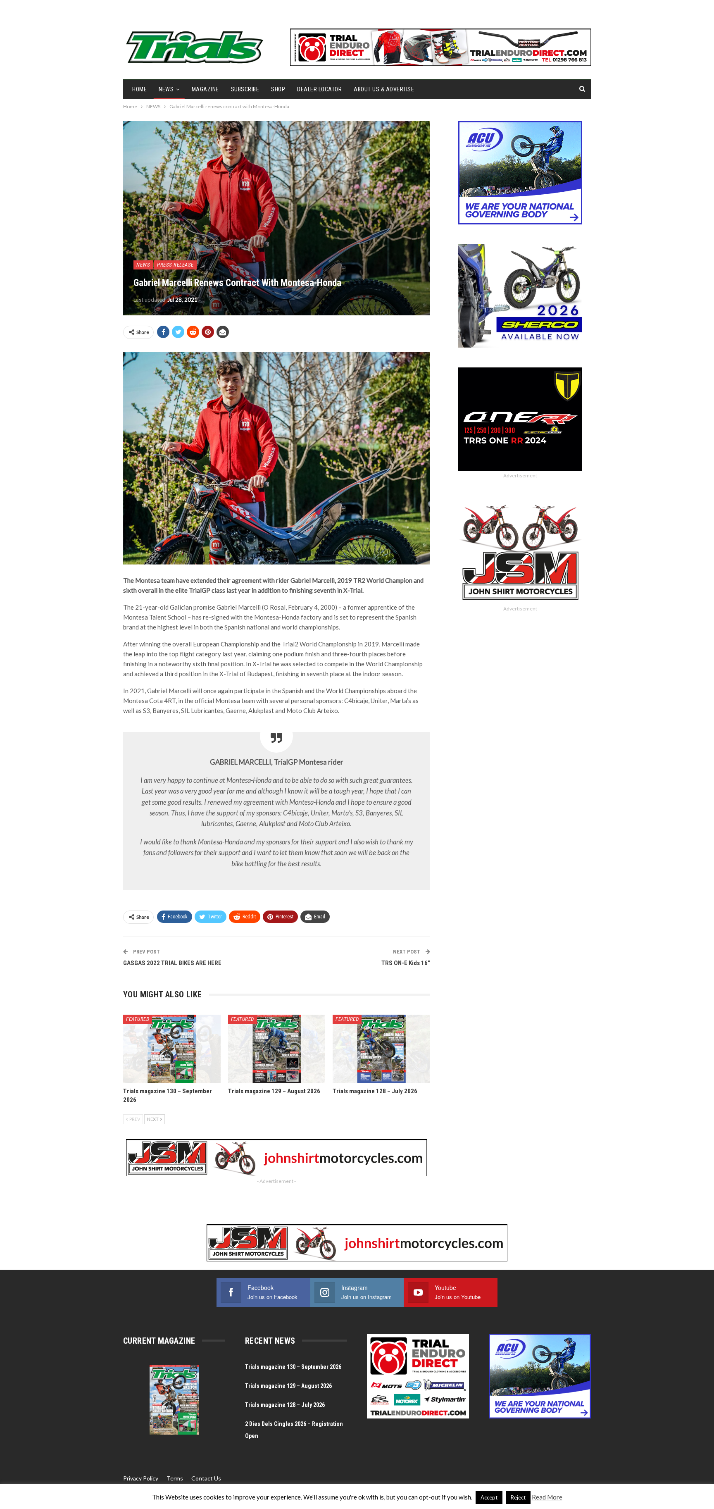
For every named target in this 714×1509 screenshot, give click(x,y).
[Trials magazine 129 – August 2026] (277, 1049)
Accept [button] (489, 1497)
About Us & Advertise (384, 89)
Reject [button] (518, 1497)
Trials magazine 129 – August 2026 (288, 1386)
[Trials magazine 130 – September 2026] (172, 1049)
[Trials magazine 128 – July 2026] (381, 1049)
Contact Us (206, 1478)
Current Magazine (159, 1341)
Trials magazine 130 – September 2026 (293, 1367)
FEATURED (137, 1019)
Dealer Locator (319, 89)
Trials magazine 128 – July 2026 (285, 1405)
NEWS (166, 89)
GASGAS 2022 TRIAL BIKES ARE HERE (172, 963)
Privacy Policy (140, 1478)
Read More (547, 1497)
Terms (175, 1478)
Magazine (205, 89)
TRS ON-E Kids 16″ (405, 963)
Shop (278, 89)
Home (139, 89)
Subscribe (245, 89)
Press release (175, 265)
